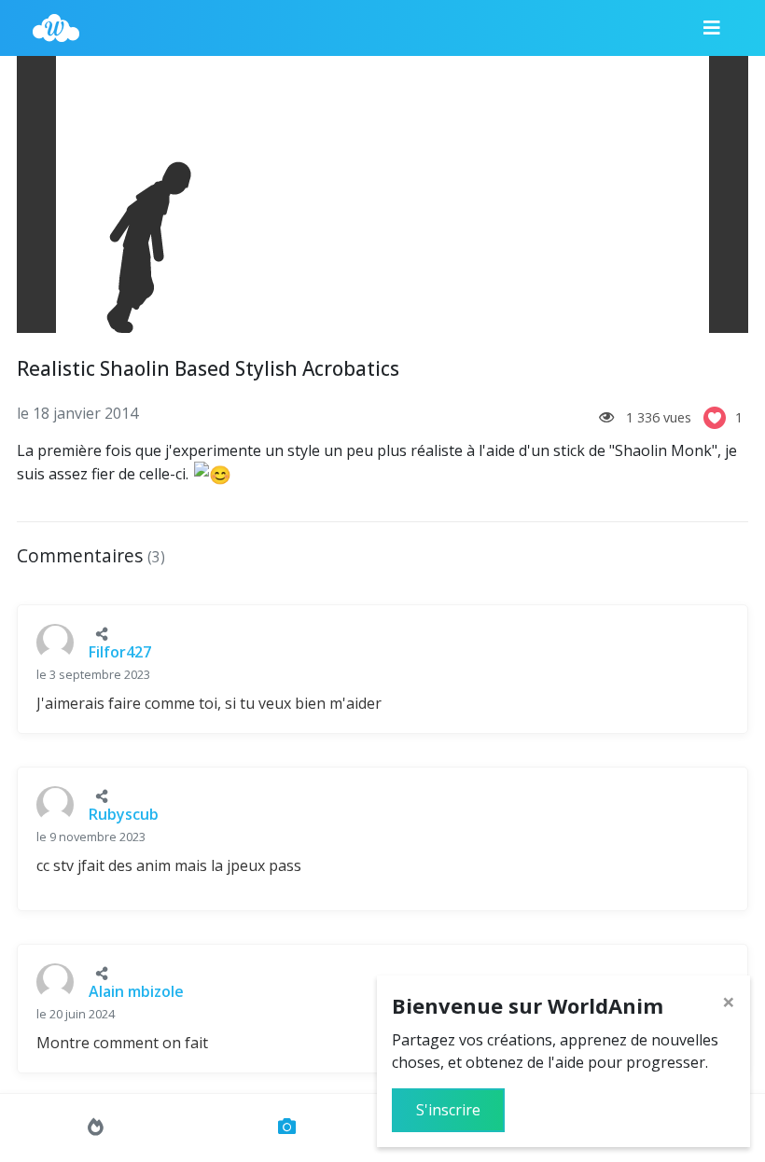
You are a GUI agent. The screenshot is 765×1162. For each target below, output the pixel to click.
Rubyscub (124, 814)
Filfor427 (120, 652)
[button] (102, 634)
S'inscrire (448, 1110)
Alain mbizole (136, 991)
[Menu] (711, 28)
